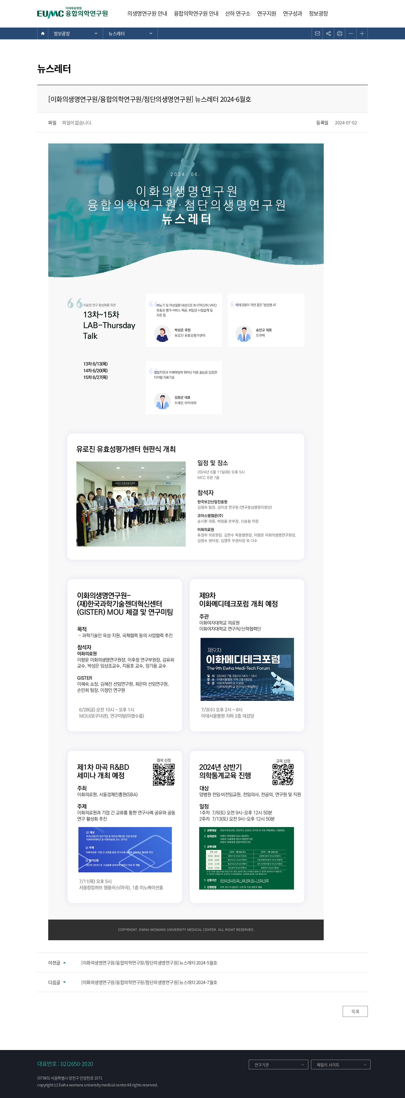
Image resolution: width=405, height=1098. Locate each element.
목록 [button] (355, 1011)
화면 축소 (350, 33)
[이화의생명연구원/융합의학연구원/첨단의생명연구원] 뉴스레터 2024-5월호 (149, 962)
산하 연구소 (237, 13)
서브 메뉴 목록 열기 (130, 33)
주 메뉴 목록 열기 (75, 33)
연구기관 (262, 1064)
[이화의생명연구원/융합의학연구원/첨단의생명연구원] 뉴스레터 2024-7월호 (149, 982)
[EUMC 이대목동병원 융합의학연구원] (73, 12)
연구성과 (292, 13)
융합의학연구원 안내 (196, 13)
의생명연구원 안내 (147, 13)
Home (42, 33)
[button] (317, 33)
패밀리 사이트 (328, 1064)
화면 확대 (362, 33)
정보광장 (318, 13)
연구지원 (266, 13)
